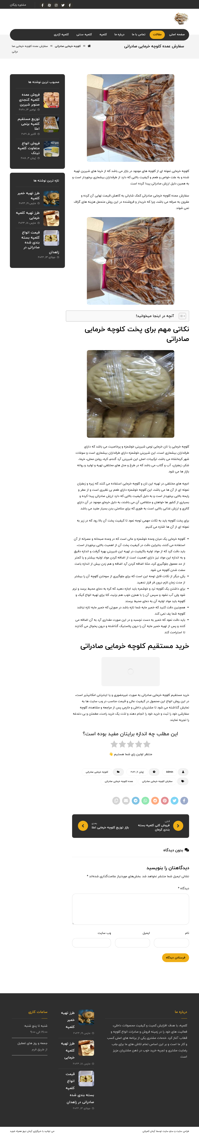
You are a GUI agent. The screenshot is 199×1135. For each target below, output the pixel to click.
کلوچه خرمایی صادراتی (97, 772)
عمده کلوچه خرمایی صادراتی (119, 781)
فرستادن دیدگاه (175, 958)
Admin (169, 772)
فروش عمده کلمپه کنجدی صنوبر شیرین (29, 99)
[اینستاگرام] (56, 5)
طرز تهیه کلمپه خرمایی (68, 1050)
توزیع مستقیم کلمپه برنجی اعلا (29, 124)
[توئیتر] (63, 5)
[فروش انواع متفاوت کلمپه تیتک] (51, 149)
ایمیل (146, 933)
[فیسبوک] (70, 5)
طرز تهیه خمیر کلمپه (68, 1020)
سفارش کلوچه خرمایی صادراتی (157, 781)
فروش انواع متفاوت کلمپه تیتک (29, 148)
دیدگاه (183, 888)
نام (187, 933)
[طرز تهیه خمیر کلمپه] (51, 198)
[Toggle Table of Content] (180, 316)
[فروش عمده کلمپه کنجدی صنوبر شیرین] (51, 100)
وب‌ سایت (104, 933)
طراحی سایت (182, 1131)
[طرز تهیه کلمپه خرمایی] (51, 218)
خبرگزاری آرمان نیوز (31, 1131)
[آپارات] (49, 5)
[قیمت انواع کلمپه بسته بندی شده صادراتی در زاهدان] (51, 238)
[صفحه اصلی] (89, 46)
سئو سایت (168, 1131)
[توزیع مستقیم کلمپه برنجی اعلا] (51, 124)
